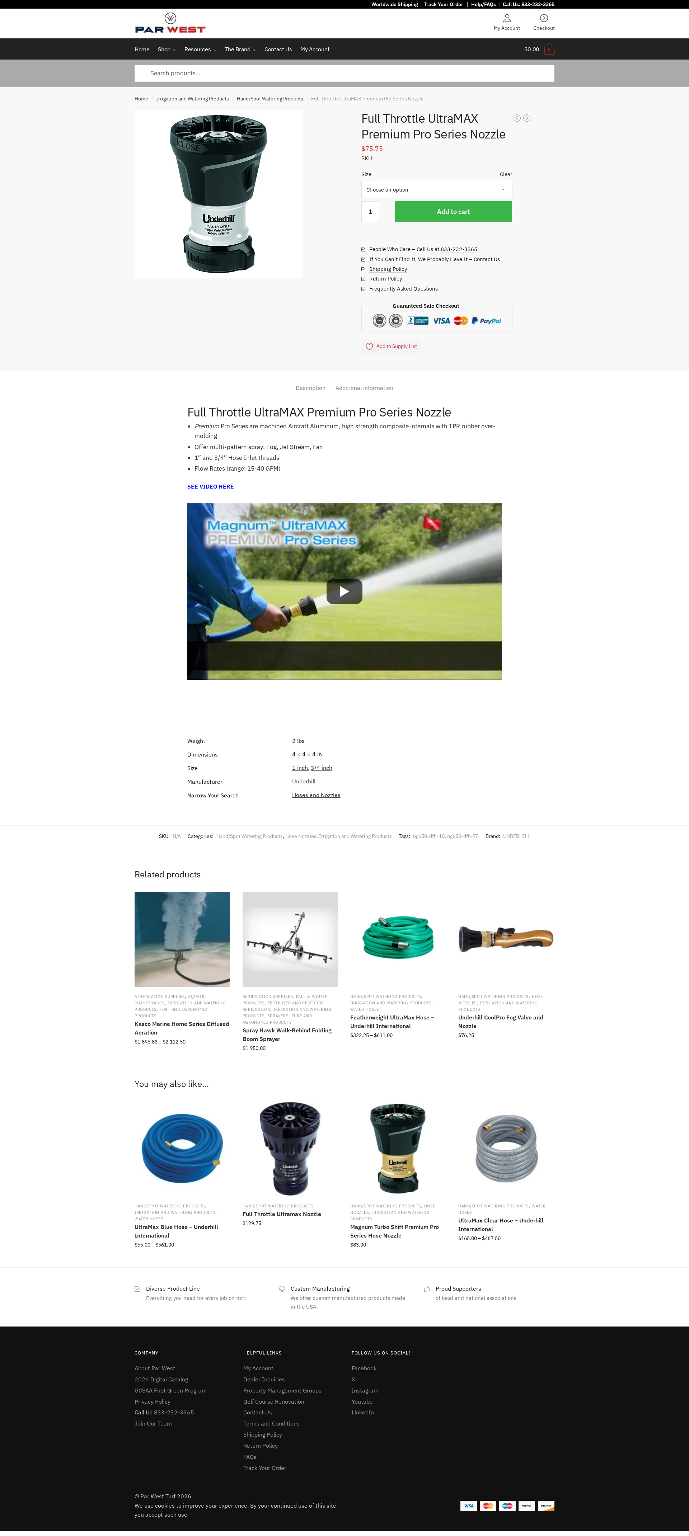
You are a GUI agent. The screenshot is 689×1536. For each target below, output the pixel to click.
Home (141, 98)
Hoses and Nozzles (316, 794)
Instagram (365, 1390)
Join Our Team (153, 1423)
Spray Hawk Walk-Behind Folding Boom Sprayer (287, 1034)
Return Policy (385, 278)
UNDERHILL (516, 836)
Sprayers (278, 1015)
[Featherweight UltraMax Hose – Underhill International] (398, 939)
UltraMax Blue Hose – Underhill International (176, 1231)
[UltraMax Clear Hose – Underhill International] (506, 1149)
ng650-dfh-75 (463, 836)
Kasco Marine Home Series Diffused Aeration (182, 1028)
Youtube (362, 1401)
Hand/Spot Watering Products (270, 98)
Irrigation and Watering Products (192, 98)
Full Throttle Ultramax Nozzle (282, 1213)
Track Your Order (443, 4)
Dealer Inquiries (264, 1379)
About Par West (155, 1368)
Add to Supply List (396, 346)
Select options (182, 1064)
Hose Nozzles (301, 836)
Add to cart (453, 211)
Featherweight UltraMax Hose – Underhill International (392, 1022)
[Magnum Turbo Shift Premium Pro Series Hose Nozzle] (398, 1149)
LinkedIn (363, 1412)
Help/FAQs (483, 4)
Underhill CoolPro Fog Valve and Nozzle (500, 1022)
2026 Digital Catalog (161, 1379)
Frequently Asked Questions (403, 288)
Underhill (303, 781)
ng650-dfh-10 (429, 836)
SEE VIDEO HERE (210, 486)
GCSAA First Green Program (171, 1390)
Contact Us (257, 1412)
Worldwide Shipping (394, 4)
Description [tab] (310, 387)
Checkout (544, 27)
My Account (507, 27)
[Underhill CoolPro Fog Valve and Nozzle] (506, 939)
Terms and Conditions (271, 1423)
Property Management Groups (282, 1390)
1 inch (300, 767)
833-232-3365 (537, 4)
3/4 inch (321, 767)
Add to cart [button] (290, 1064)
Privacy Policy (152, 1401)
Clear (506, 174)
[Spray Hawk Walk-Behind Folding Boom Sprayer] (290, 939)
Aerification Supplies (160, 996)
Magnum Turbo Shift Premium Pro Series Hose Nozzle (394, 1231)
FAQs (250, 1456)
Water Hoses (364, 1009)
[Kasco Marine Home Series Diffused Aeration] (182, 939)
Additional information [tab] (364, 387)
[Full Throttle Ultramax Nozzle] (290, 1149)
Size (366, 174)
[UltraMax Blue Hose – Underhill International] (182, 1149)
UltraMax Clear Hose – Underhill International (501, 1225)
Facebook (364, 1368)
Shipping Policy (388, 268)
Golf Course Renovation (273, 1401)
